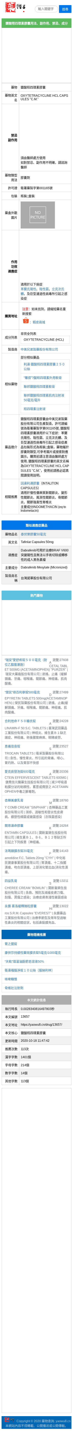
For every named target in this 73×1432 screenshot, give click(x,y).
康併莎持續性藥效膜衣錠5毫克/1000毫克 (33, 952)
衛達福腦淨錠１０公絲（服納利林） (30, 970)
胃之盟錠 (11, 944)
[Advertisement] (36, 55)
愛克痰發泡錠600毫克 (20, 771)
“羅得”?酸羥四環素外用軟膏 (43, 377)
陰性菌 (44, 289)
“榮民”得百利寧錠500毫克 (22, 692)
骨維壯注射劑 (14, 988)
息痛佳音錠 (12, 746)
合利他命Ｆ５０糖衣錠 (20, 721)
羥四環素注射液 (35, 409)
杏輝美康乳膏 (14, 800)
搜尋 (65, 9)
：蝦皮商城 (37, 322)
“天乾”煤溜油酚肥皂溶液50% (24, 961)
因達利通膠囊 (30, 483)
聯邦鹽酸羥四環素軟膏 (39, 386)
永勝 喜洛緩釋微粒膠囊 (21, 906)
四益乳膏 (11, 881)
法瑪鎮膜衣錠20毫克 (19, 851)
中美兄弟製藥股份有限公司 (39, 349)
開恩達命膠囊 (14, 825)
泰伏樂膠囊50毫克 (33, 534)
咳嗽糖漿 (11, 979)
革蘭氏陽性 (28, 289)
